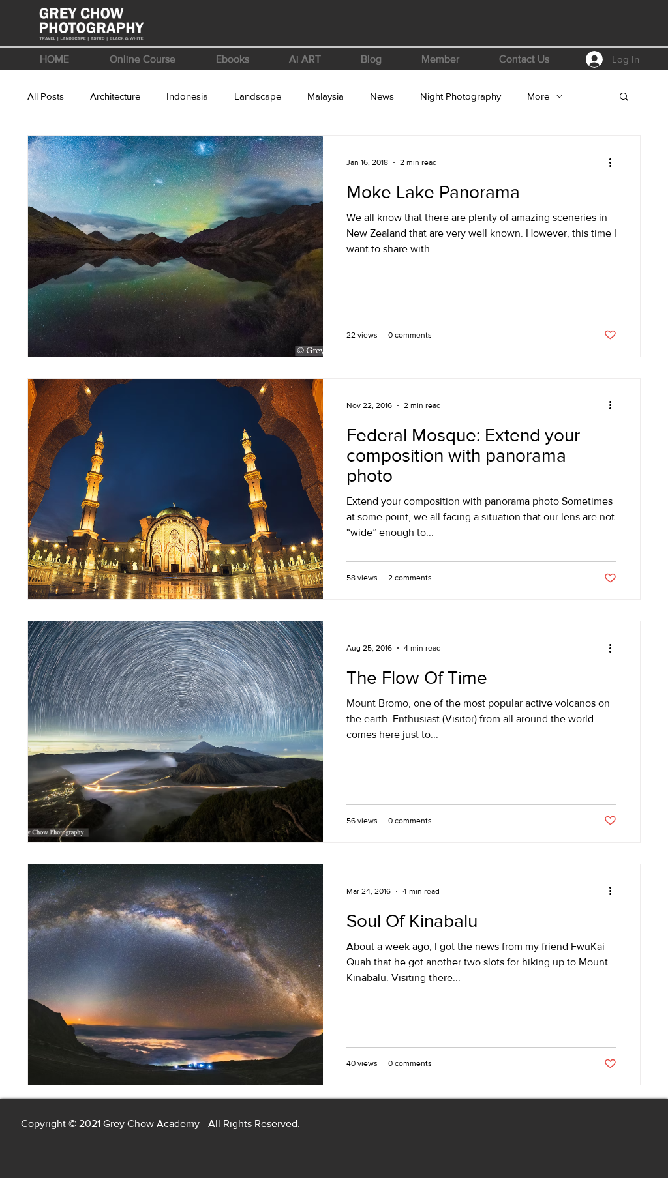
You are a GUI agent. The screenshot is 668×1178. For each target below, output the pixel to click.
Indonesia (187, 96)
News (382, 96)
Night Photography (460, 96)
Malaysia (325, 96)
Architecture (115, 96)
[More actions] (614, 162)
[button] (142, 59)
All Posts (45, 96)
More (538, 96)
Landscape (257, 96)
